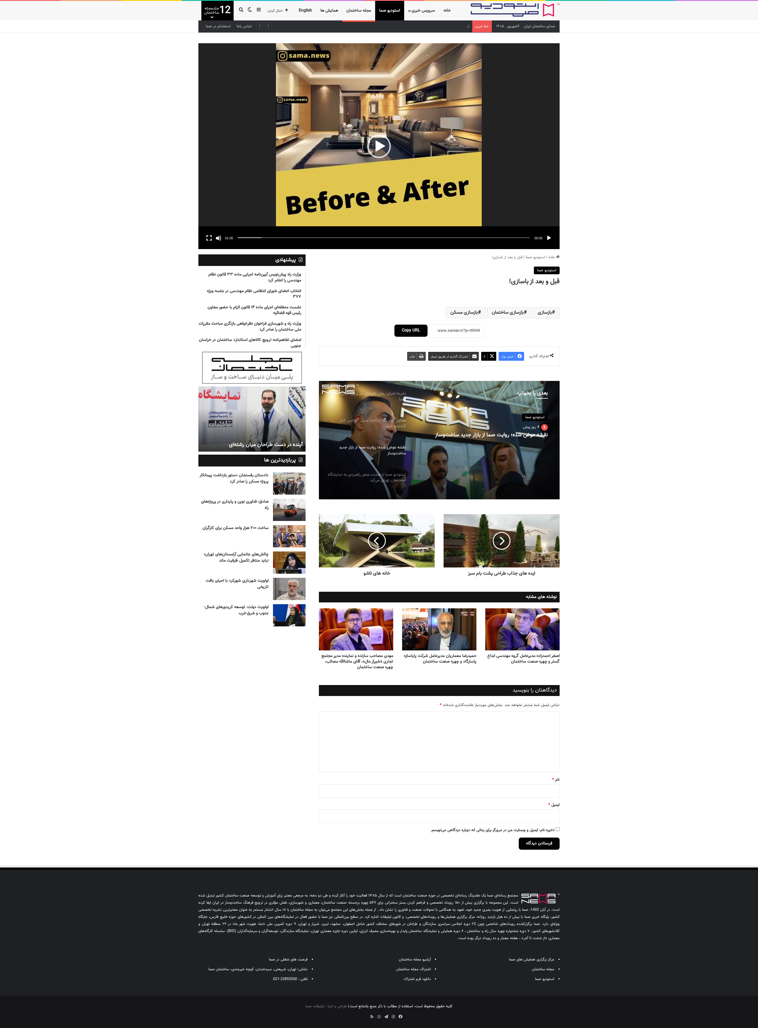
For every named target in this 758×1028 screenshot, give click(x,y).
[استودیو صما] (515, 10)
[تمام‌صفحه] (209, 238)
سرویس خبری (423, 10)
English (305, 10)
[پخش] (549, 238)
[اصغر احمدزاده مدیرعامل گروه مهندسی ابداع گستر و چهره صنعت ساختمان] (522, 629)
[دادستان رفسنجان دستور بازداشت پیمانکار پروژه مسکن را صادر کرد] (289, 483)
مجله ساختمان (358, 10)
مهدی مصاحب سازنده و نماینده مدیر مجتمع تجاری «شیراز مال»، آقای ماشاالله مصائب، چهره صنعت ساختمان (357, 662)
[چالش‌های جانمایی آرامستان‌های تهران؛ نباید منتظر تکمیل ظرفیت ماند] (289, 562)
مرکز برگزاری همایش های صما (531, 960)
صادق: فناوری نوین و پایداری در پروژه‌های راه (235, 504)
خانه (447, 10)
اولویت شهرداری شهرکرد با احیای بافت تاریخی (237, 584)
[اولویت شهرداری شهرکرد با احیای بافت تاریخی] (289, 589)
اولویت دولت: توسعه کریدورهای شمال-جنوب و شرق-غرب (236, 610)
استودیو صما (389, 10)
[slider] (384, 237)
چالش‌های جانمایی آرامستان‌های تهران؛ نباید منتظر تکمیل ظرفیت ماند (236, 557)
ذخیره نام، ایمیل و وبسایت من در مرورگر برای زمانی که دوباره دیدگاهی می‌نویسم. (493, 830)
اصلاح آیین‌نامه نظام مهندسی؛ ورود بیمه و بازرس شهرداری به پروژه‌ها (416, 26)
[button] (379, 146)
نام (556, 780)
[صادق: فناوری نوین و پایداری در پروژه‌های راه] (289, 510)
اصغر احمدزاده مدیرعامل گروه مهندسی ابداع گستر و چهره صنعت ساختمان (523, 659)
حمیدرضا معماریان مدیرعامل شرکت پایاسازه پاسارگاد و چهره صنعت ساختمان (440, 659)
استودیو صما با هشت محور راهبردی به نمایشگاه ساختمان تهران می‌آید (487, 438)
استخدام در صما (218, 26)
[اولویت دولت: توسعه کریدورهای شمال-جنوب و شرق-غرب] (289, 615)
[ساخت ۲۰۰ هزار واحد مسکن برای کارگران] (289, 536)
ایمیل (554, 805)
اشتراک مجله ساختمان (413, 969)
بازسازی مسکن (464, 312)
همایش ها (329, 10)
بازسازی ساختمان (508, 312)
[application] (379, 146)
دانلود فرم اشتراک (417, 979)
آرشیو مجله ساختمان (415, 960)
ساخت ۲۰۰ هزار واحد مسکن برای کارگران (236, 528)
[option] (439, 440)
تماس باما (244, 26)
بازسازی (545, 312)
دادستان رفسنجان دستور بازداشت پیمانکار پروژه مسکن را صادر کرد (234, 478)
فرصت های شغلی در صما (288, 960)
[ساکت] (218, 238)
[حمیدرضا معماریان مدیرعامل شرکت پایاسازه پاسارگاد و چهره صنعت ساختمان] (439, 629)
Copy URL (411, 330)
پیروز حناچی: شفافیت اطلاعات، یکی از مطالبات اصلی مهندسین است (253, 441)
